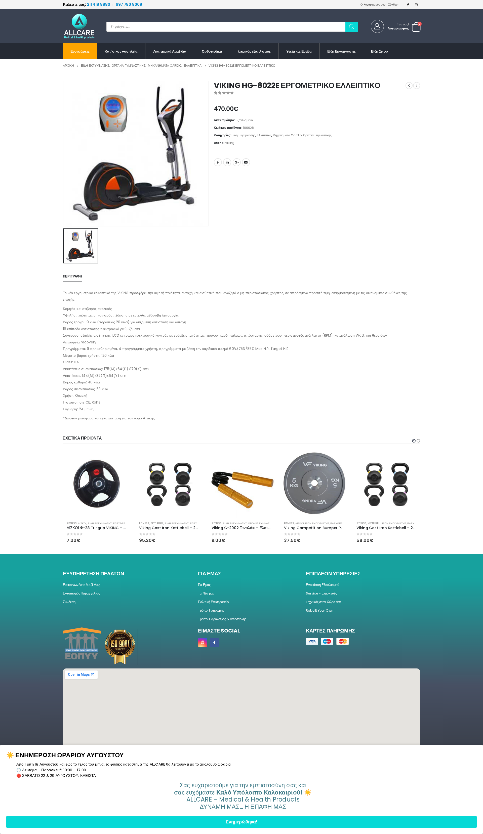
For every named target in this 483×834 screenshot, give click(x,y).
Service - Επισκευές (321, 593)
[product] (96, 484)
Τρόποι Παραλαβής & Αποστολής (222, 619)
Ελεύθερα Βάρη (268, 523)
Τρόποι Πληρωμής (211, 610)
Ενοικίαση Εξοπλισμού (322, 584)
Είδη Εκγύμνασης (341, 51)
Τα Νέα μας (206, 593)
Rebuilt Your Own (319, 610)
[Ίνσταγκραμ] (416, 4)
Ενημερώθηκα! (242, 822)
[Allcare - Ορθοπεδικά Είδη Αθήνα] (75, 26)
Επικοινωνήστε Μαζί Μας (81, 584)
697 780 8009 (129, 4)
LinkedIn (227, 162)
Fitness (72, 523)
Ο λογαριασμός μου (373, 5)
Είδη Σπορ (379, 51)
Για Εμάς (204, 584)
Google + (237, 162)
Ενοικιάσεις (79, 51)
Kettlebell (84, 523)
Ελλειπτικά (264, 135)
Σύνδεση (393, 5)
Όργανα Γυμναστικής (317, 135)
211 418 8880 (87, 4)
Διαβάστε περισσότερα (266, 458)
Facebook (218, 162)
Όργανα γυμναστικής (190, 523)
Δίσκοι (227, 523)
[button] (414, 441)
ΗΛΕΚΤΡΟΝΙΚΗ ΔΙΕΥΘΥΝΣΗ (246, 162)
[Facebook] (408, 4)
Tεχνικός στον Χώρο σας (323, 602)
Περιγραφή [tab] (72, 276)
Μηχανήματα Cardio (287, 135)
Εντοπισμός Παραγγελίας (81, 593)
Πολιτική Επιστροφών (213, 602)
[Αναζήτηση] (351, 27)
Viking (229, 143)
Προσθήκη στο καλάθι (122, 458)
